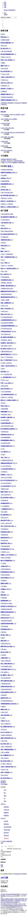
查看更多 (6, 838)
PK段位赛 (6, 809)
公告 (5, 5)
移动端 (5, 10)
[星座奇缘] (4, 103)
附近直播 (3, 782)
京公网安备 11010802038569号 (15, 909)
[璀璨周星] (24, 103)
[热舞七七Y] (4, 162)
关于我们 (3, 894)
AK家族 (6, 821)
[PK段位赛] (17, 103)
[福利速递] (10, 103)
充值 (5, 13)
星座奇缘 (6, 807)
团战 (5, 801)
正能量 (5, 14)
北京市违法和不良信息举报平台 (11, 902)
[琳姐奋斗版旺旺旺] (6, 159)
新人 (5, 793)
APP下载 (4, 878)
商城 (5, 4)
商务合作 (18, 874)
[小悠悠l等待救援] (17, 161)
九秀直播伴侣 (11, 10)
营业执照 (6, 905)
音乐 (5, 790)
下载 (5, 7)
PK (4, 798)
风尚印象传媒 (7, 827)
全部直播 (3, 781)
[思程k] (14, 159)
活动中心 (3, 804)
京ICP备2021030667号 (7, 904)
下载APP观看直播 (7, 841)
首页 (5, 2)
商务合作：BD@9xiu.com (14, 848)
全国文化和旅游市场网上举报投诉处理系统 (12, 899)
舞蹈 (5, 795)
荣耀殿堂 (6, 812)
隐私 (6, 846)
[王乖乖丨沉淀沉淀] (6, 161)
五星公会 (3, 818)
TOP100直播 (4, 784)
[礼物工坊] (4, 104)
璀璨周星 (6, 815)
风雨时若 (6, 835)
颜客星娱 (6, 824)
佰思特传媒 (7, 829)
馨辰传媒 (6, 832)
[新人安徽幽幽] (12, 162)
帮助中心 (18, 894)
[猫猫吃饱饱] (21, 162)
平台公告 (24, 894)
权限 (2, 846)
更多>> (10, 166)
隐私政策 (13, 894)
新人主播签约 (4, 874)
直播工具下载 (12, 874)
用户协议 (8, 894)
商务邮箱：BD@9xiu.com (7, 896)
